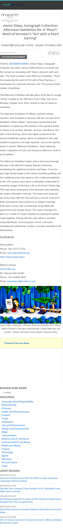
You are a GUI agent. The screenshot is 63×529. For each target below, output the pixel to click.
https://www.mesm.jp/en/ (12, 257)
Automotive (7, 422)
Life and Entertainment (13, 57)
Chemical (6, 408)
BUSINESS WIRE (19, 63)
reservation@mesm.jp (18, 253)
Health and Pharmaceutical (15, 411)
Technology (7, 452)
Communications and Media (16, 442)
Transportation (9, 435)
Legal (4, 465)
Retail (4, 432)
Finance (6, 449)
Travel (5, 418)
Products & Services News (16, 343)
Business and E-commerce (15, 438)
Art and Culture (9, 462)
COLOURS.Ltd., (8, 269)
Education (7, 459)
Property (6, 415)
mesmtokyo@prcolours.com (21, 281)
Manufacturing (9, 405)
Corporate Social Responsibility (17, 401)
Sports (5, 455)
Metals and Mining (11, 445)
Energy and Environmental (15, 428)
